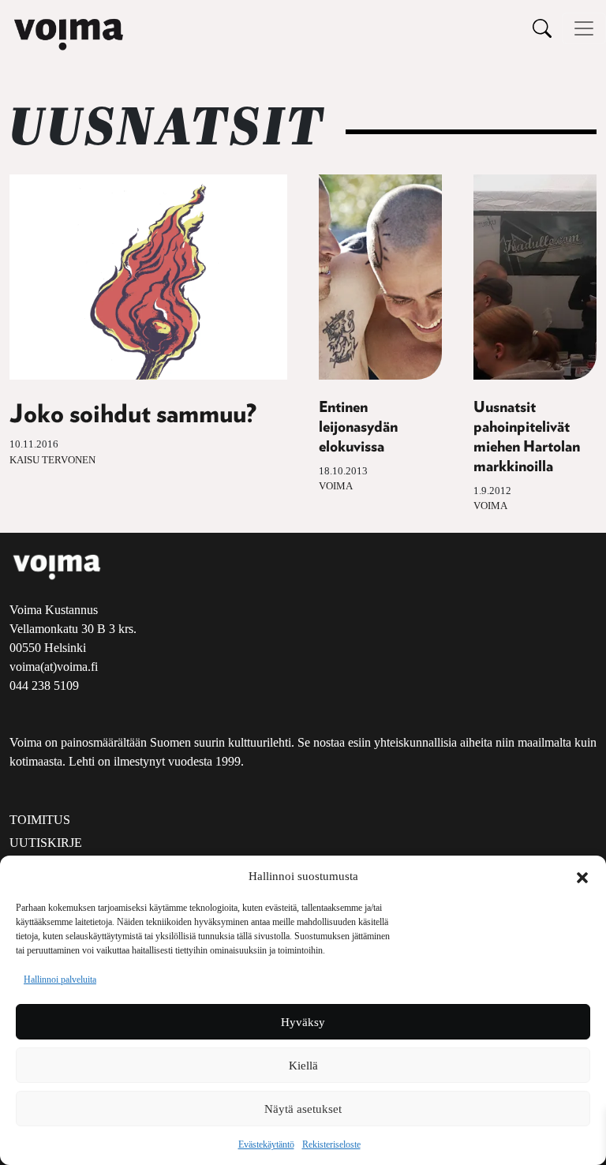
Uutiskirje (45, 842)
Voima (336, 486)
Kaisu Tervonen (52, 460)
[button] (582, 876)
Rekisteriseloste (331, 1144)
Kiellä (303, 1065)
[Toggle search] (542, 28)
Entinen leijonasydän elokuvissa (358, 427)
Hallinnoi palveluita (60, 979)
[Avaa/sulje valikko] (584, 28)
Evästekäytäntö (266, 1144)
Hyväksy (303, 1022)
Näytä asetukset (303, 1109)
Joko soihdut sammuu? (132, 414)
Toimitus (39, 819)
